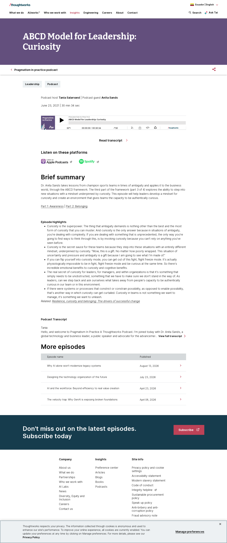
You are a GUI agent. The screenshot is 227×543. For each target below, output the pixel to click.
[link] (180, 365)
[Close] (220, 524)
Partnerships (67, 477)
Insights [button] (75, 12)
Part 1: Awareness (52, 206)
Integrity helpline (142, 489)
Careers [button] (107, 12)
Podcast (52, 84)
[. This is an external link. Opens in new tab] (56, 161)
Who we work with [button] (55, 12)
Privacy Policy (31, 537)
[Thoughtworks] (19, 3)
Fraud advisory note (144, 515)
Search (196, 12)
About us (65, 467)
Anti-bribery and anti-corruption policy (145, 509)
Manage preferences (190, 531)
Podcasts (101, 486)
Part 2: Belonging (76, 206)
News (62, 491)
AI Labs (64, 486)
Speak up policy (142, 502)
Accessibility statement (146, 475)
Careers (64, 504)
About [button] (120, 12)
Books (99, 481)
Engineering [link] (91, 12)
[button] (171, 336)
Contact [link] (132, 12)
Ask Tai (213, 12)
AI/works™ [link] (34, 12)
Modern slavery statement (148, 480)
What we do (66, 472)
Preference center (106, 467)
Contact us (66, 508)
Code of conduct (142, 485)
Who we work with (70, 481)
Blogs (99, 477)
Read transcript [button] (111, 140)
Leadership (32, 84)
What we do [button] (16, 12)
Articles (100, 472)
